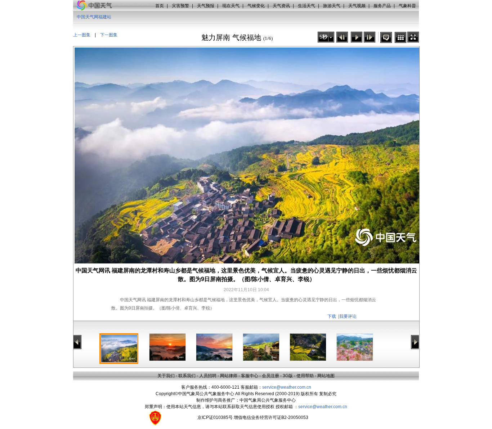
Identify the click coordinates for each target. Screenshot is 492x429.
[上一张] (342, 37)
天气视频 (357, 5)
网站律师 (228, 375)
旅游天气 (331, 5)
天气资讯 (281, 5)
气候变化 (256, 5)
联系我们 (187, 375)
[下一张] (369, 37)
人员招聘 (207, 375)
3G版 (288, 375)
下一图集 (108, 34)
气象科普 (407, 5)
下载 (331, 316)
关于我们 (166, 375)
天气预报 (205, 5)
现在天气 (231, 5)
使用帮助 (305, 375)
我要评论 (348, 316)
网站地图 (326, 375)
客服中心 (249, 375)
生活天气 (306, 5)
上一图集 (81, 34)
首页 (159, 5)
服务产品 (382, 5)
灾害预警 (180, 5)
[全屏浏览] (413, 37)
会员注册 (270, 375)
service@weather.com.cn (286, 387)
